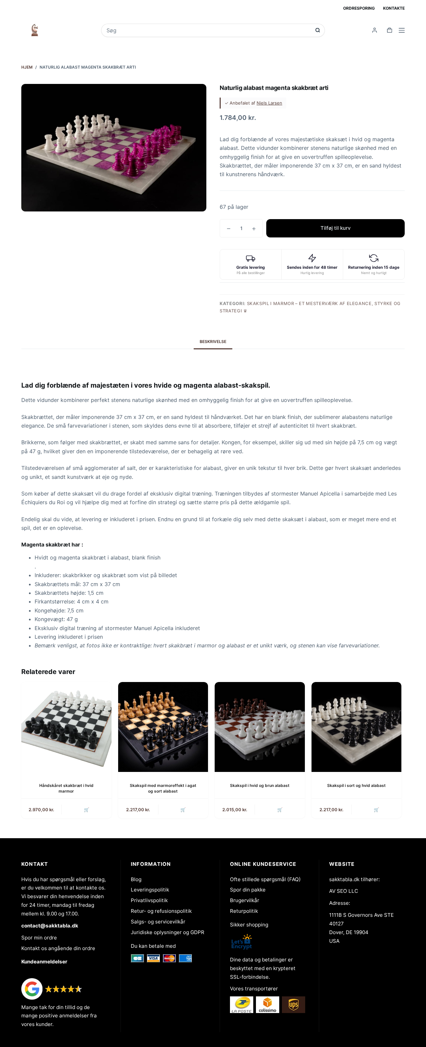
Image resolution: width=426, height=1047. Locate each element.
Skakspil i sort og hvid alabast (356, 785)
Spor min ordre (39, 937)
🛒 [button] (86, 809)
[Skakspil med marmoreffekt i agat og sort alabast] (163, 727)
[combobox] (208, 30)
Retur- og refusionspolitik (161, 911)
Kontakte (394, 8)
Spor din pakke (248, 889)
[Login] (374, 30)
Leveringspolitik (150, 889)
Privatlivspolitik (149, 900)
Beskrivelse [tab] (213, 341)
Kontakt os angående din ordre (58, 948)
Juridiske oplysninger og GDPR (167, 932)
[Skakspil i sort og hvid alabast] (357, 727)
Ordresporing (359, 8)
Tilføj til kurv (335, 228)
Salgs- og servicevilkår (158, 921)
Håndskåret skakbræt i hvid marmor (66, 788)
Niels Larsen (269, 103)
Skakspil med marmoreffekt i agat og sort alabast (163, 788)
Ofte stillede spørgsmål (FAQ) (265, 879)
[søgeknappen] (318, 30)
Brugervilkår (244, 900)
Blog (136, 879)
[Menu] (402, 30)
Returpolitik (244, 911)
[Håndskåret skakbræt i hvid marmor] (66, 727)
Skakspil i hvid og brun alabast (260, 785)
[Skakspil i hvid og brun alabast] (260, 727)
